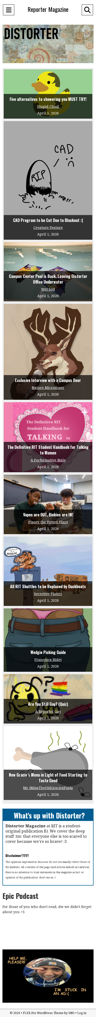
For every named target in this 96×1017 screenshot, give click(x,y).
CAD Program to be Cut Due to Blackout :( (48, 220)
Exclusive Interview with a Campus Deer (48, 380)
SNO (71, 1013)
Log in (81, 1013)
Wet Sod (48, 289)
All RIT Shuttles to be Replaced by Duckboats (48, 586)
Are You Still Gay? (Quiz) (48, 704)
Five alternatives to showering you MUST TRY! (48, 99)
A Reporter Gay (48, 711)
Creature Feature (48, 227)
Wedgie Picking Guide (48, 652)
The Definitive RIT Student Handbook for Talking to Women (48, 450)
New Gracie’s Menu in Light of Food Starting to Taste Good (48, 777)
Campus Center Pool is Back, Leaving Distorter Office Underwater (48, 279)
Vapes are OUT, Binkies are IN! (48, 515)
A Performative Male (48, 460)
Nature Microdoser (48, 387)
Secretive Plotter (48, 593)
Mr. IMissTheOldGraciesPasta (48, 787)
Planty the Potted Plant (48, 522)
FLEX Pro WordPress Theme (43, 1013)
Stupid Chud (48, 106)
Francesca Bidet (48, 659)
